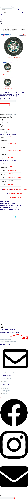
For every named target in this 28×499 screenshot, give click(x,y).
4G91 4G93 (10, 157)
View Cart (11, 114)
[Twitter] (2, 132)
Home (4, 26)
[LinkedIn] (8, 132)
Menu (0, 21)
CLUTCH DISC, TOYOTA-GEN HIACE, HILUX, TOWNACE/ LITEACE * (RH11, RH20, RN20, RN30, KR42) (6, 304)
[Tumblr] (6, 132)
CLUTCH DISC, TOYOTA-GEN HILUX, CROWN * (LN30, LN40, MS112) (6, 270)
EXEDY (9, 136)
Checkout (15, 114)
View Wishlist (13, 116)
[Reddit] (10, 132)
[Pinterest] (4, 132)
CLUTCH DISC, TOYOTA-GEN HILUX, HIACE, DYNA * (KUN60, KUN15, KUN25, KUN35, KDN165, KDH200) (21, 239)
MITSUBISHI (10, 147)
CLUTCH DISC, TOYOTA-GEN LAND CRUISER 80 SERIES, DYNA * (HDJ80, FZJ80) (6, 239)
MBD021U (10, 140)
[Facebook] (0, 132)
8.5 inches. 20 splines (12, 143)
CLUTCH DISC (6, 27)
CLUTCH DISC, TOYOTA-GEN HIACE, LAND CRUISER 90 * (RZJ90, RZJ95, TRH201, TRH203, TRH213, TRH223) (21, 271)
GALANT (10, 150)
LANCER (14, 150)
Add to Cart (4, 104)
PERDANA (18, 150)
